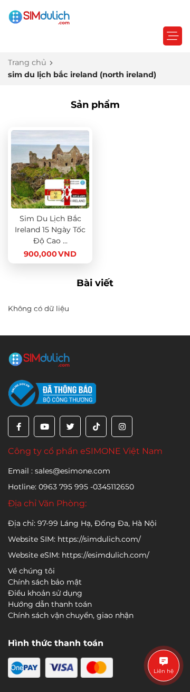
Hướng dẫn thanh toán (50, 604)
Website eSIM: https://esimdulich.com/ (78, 555)
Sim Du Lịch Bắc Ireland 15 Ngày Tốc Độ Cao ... (50, 229)
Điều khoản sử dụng (45, 593)
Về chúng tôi (31, 571)
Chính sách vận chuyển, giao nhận (71, 615)
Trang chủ (27, 62)
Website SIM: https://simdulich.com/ (74, 539)
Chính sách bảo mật (45, 582)
